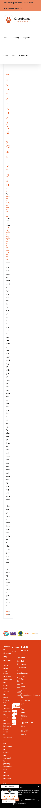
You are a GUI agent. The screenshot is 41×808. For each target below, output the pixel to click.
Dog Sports (8, 239)
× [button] (38, 787)
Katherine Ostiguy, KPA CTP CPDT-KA (8, 206)
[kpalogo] (13, 632)
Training (8, 253)
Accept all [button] (10, 799)
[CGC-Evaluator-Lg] (20, 631)
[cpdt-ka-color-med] (28, 633)
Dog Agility (8, 231)
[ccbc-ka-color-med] (35, 633)
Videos (7, 258)
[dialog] (20, 796)
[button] (33, 55)
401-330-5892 (8, 3)
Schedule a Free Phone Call (12, 8)
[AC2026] (6, 632)
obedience (7, 711)
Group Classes (8, 246)
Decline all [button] (30, 799)
